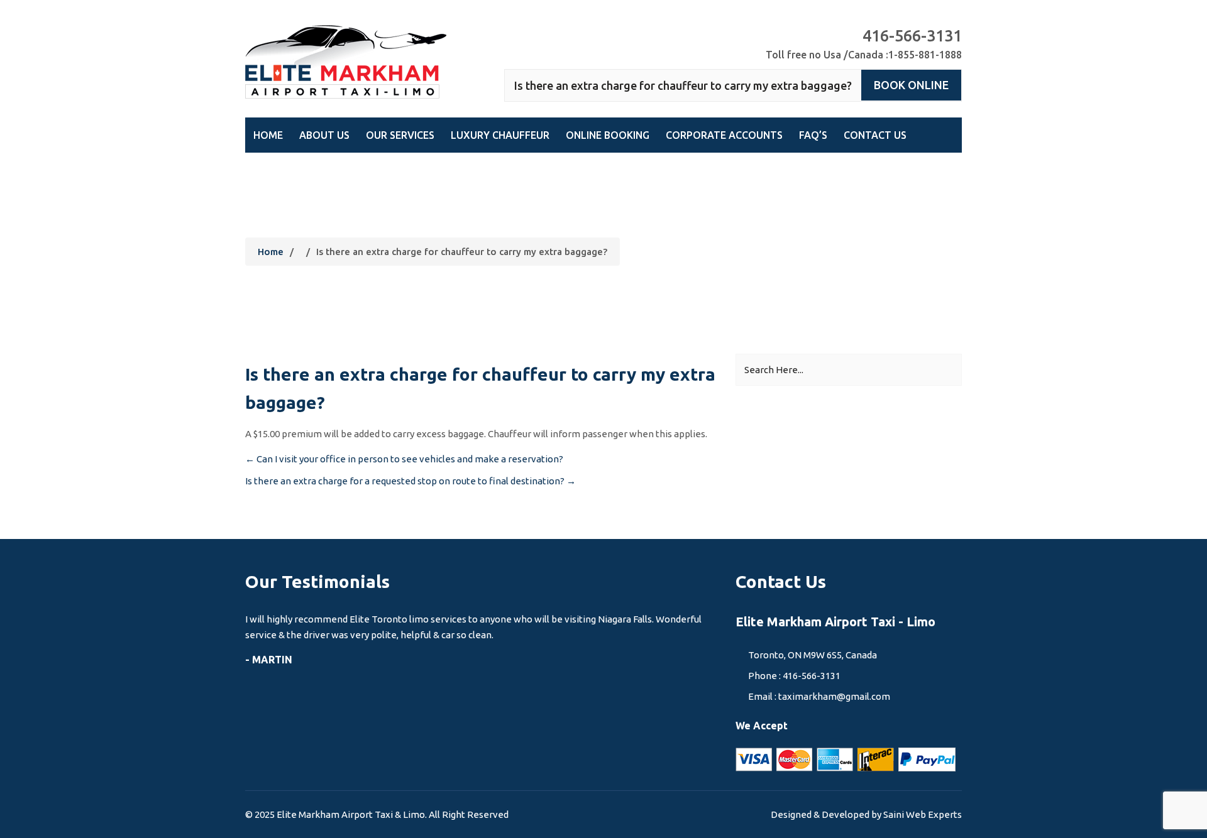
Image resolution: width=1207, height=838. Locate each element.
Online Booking (607, 135)
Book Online (911, 85)
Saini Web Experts (922, 814)
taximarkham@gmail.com (834, 696)
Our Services (400, 135)
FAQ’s (813, 135)
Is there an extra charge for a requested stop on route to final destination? (410, 481)
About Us (324, 135)
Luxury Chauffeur (500, 135)
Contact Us (875, 135)
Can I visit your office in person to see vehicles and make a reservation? (404, 459)
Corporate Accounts (724, 135)
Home (268, 135)
